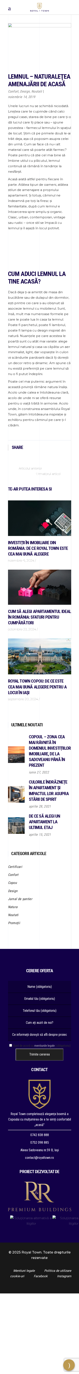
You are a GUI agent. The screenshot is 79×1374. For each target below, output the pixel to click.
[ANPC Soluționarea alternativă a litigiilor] (31, 1220)
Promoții (14, 923)
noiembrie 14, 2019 (21, 97)
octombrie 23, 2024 (22, 629)
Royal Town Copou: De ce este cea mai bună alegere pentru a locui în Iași (37, 687)
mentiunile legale (44, 1046)
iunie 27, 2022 (39, 772)
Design (25, 91)
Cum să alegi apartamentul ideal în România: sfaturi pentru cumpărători (39, 617)
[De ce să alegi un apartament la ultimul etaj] (16, 825)
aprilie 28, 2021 (40, 806)
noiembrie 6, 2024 (21, 560)
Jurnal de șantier (20, 899)
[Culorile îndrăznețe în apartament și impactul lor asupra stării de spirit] (16, 794)
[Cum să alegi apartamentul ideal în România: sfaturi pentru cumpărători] (39, 587)
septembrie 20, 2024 (23, 699)
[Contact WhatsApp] (39, 1371)
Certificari (15, 867)
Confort (13, 91)
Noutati (36, 91)
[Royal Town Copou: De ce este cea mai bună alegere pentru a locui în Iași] (39, 656)
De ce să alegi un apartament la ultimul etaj (44, 822)
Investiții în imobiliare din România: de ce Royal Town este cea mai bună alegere (38, 548)
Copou (12, 883)
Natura (13, 907)
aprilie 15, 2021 (40, 835)
